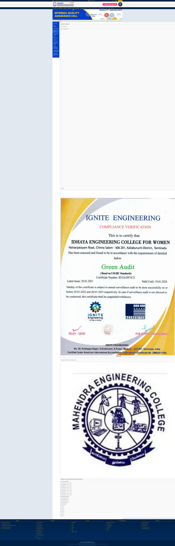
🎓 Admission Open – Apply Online (109, 4)
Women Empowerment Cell (145, 527)
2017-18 (63, 514)
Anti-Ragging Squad (39, 527)
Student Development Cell (145, 522)
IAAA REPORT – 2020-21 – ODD (67, 491)
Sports (73, 530)
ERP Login (120, 0)
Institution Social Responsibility (6, 528)
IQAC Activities (55, 28)
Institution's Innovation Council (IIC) (6, 527)
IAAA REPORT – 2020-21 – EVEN (67, 490)
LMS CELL (108, 528)
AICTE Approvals (39, 533)
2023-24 (63, 505)
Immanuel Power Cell (144, 525)
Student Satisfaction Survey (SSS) (55, 47)
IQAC (56, 20)
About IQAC (55, 23)
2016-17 (63, 515)
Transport (73, 527)
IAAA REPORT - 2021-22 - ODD (66, 488)
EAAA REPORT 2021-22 (65, 500)
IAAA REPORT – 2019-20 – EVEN (67, 493)
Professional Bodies (109, 525)
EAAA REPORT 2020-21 (65, 502)
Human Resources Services (110, 522)
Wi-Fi (72, 528)
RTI (37, 536)
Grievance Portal (39, 530)
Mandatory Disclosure (40, 522)
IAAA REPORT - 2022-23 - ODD (66, 487)
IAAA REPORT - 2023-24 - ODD (66, 484)
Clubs (107, 530)
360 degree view (74, 522)
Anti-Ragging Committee (40, 528)
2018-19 (63, 512)
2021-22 (63, 508)
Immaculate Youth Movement (145, 528)
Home (54, 20)
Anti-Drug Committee (39, 525)
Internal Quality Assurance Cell (6, 522)
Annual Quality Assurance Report (55, 43)
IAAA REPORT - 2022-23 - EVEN (66, 485)
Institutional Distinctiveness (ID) (55, 54)
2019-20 (63, 511)
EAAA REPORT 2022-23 (65, 499)
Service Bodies (109, 527)
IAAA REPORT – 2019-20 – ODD (67, 494)
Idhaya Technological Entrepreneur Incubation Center (9, 525)
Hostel (73, 525)
